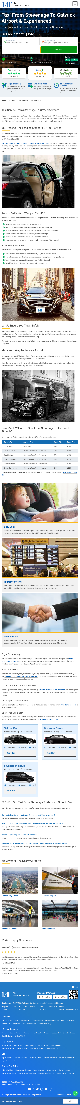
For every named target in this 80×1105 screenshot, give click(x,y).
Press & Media (25, 1020)
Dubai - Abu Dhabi (7, 1070)
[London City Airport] (20, 880)
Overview (5, 1033)
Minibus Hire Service (50, 1058)
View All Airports (52, 1048)
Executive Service (69, 1033)
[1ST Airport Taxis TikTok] (50, 1089)
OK (70, 1101)
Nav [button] (75, 3)
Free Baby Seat (56, 1033)
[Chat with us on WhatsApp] (75, 1093)
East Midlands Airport (38, 1048)
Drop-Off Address (49, 40)
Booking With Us (20, 1036)
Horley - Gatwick (64, 1070)
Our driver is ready (68, 705)
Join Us (46, 1033)
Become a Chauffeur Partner (55, 1020)
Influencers (70, 1020)
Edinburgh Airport (22, 1048)
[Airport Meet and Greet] (40, 612)
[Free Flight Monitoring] (40, 557)
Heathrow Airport (9, 929)
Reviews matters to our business (52, 690)
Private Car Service (35, 1058)
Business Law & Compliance (11, 1024)
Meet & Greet (11, 636)
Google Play (46, 997)
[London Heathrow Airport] (20, 913)
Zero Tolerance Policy (29, 1024)
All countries (18, 1061)
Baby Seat (9, 527)
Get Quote (58, 50)
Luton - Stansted (39, 1070)
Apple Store (61, 997)
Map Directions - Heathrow (27, 1073)
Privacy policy (13, 1084)
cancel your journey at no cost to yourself (21, 676)
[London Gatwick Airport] (60, 913)
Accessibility (36, 1084)
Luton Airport (18, 1045)
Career (16, 1020)
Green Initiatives (38, 1020)
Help (76, 987)
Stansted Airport (49, 896)
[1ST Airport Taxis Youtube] (30, 1089)
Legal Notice (25, 1084)
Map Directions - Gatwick (46, 1073)
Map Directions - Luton (9, 1073)
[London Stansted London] (60, 880)
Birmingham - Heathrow (23, 1070)
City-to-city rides (7, 1058)
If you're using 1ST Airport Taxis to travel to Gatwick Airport (25, 143)
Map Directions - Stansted (65, 1073)
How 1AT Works (7, 1020)
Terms (4, 1084)
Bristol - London (52, 1070)
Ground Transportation (66, 1058)
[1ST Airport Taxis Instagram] (42, 1089)
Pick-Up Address (11, 40)
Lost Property (37, 1033)
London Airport (6, 1045)
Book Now (11, 753)
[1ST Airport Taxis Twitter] (38, 1089)
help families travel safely (48, 719)
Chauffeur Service (21, 1058)
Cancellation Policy (45, 1024)
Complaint (27, 1033)
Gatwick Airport (48, 929)
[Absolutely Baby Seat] (40, 502)
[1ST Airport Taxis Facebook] (34, 1089)
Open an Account (15, 1033)
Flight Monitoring (13, 581)
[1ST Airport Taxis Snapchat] (47, 1089)
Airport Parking (6, 1061)
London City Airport (10, 896)
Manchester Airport (8, 1048)
